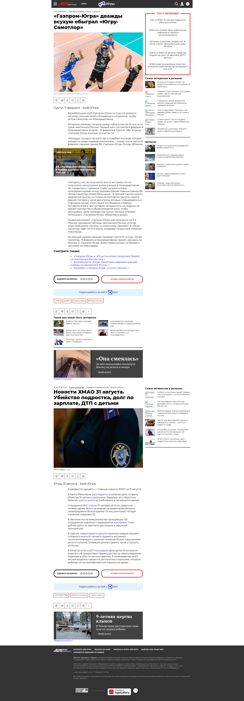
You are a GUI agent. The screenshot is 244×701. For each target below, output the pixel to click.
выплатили (120, 522)
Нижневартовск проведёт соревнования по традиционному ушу (125, 323)
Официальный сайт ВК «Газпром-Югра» (71, 93)
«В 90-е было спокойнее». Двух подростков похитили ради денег (172, 440)
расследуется (100, 494)
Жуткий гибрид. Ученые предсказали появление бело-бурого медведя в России (173, 413)
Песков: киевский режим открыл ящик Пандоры (170, 175)
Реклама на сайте (102, 649)
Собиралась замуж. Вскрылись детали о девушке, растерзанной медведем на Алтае (171, 103)
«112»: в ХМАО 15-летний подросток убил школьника (168, 21)
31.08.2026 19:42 (60, 387)
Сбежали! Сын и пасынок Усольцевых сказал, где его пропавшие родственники (173, 93)
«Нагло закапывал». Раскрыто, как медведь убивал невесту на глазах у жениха (173, 112)
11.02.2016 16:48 (60, 11)
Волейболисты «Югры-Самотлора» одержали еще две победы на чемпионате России (104, 263)
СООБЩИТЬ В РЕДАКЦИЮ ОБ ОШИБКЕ (88, 652)
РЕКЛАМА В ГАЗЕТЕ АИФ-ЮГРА (126, 649)
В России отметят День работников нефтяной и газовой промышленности (167, 32)
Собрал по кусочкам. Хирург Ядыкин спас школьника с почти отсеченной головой (173, 394)
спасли (93, 505)
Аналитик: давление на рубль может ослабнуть (172, 165)
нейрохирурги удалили (94, 533)
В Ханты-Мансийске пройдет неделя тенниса (78, 322)
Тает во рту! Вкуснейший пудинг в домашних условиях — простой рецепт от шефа (172, 422)
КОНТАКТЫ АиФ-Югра (82, 649)
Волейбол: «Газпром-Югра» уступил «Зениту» (100, 268)
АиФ (68, 469)
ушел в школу (87, 500)
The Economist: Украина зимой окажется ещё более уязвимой (170, 156)
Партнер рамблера (97, 690)
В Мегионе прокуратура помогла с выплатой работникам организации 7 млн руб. (168, 66)
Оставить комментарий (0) (122, 279)
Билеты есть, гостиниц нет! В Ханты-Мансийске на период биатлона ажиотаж (78, 332)
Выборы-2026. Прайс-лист (152, 649)
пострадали (102, 550)
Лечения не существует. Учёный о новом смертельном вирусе (172, 130)
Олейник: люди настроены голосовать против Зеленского (170, 184)
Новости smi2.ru (63, 379)
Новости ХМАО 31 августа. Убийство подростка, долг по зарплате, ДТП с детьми (168, 55)
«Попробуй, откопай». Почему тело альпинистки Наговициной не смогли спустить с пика (173, 432)
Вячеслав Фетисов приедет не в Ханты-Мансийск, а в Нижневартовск (124, 332)
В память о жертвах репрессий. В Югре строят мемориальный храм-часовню (168, 44)
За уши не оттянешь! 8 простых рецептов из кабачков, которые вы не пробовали (173, 84)
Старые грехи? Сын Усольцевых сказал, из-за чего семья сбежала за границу (173, 121)
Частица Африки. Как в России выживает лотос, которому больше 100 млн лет (172, 403)
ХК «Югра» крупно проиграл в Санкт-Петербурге (79, 340)
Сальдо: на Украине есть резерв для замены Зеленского (172, 147)
